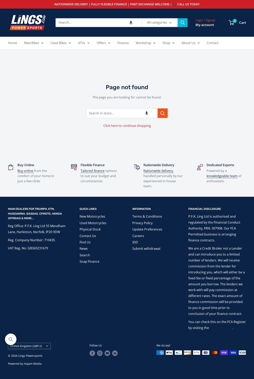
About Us (188, 43)
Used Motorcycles (93, 223)
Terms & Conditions (147, 216)
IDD (135, 242)
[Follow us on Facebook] (92, 353)
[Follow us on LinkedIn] (115, 353)
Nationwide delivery (158, 171)
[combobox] (99, 22)
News (84, 248)
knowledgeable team (222, 176)
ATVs (81, 43)
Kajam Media (33, 363)
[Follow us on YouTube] (107, 353)
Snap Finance (89, 261)
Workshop (143, 43)
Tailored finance (93, 171)
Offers (101, 43)
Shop (166, 43)
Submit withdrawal (146, 248)
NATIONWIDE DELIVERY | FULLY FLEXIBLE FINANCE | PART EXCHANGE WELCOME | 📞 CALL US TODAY (127, 4)
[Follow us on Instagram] (100, 353)
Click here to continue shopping (127, 125)
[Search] (183, 22)
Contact (212, 43)
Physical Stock (90, 229)
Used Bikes (58, 43)
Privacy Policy (142, 223)
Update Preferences (147, 229)
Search (85, 255)
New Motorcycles (92, 216)
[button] (131, 22)
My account (204, 24)
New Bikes (31, 43)
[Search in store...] (163, 113)
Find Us (85, 242)
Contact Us (88, 236)
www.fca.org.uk (221, 328)
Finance (123, 43)
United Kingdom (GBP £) (26, 346)
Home (12, 43)
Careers (138, 236)
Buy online (25, 171)
